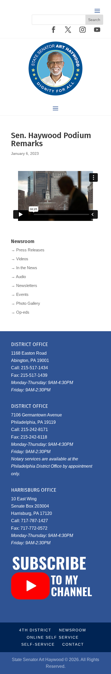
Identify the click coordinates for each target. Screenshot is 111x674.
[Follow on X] (68, 29)
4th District (35, 630)
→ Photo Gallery (25, 303)
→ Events (20, 294)
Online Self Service (53, 637)
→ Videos (19, 258)
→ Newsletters (24, 285)
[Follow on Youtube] (97, 29)
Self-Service (38, 644)
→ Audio (18, 276)
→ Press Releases (27, 250)
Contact (73, 644)
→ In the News (24, 267)
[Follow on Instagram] (82, 29)
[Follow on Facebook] (53, 29)
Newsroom (72, 630)
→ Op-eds (20, 312)
